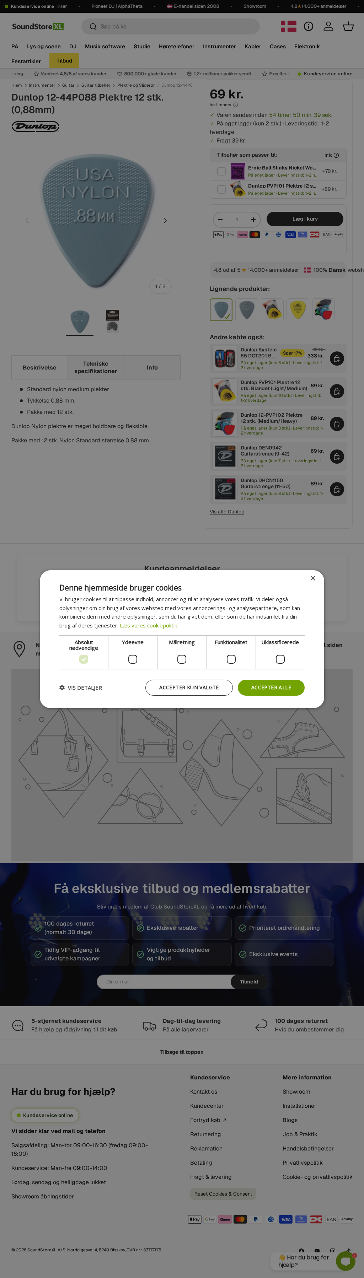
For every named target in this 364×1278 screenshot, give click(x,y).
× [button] (312, 578)
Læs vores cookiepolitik (148, 625)
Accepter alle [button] (271, 687)
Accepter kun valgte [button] (189, 687)
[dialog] (182, 639)
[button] (80, 687)
